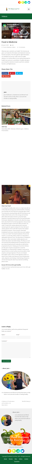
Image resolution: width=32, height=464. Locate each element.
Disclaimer (16, 461)
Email (18, 334)
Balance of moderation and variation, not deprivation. (8, 403)
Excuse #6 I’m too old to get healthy (11, 265)
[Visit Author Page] (16, 86)
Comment (4, 341)
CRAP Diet (4, 126)
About (5, 459)
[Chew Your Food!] (16, 194)
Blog (16, 459)
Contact (26, 459)
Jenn (13, 45)
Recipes (11, 459)
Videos (13, 47)
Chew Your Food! (6, 206)
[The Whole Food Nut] (13, 9)
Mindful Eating (25, 401)
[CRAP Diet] (16, 117)
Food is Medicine (7, 47)
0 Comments (22, 47)
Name (3, 334)
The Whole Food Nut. (12, 456)
